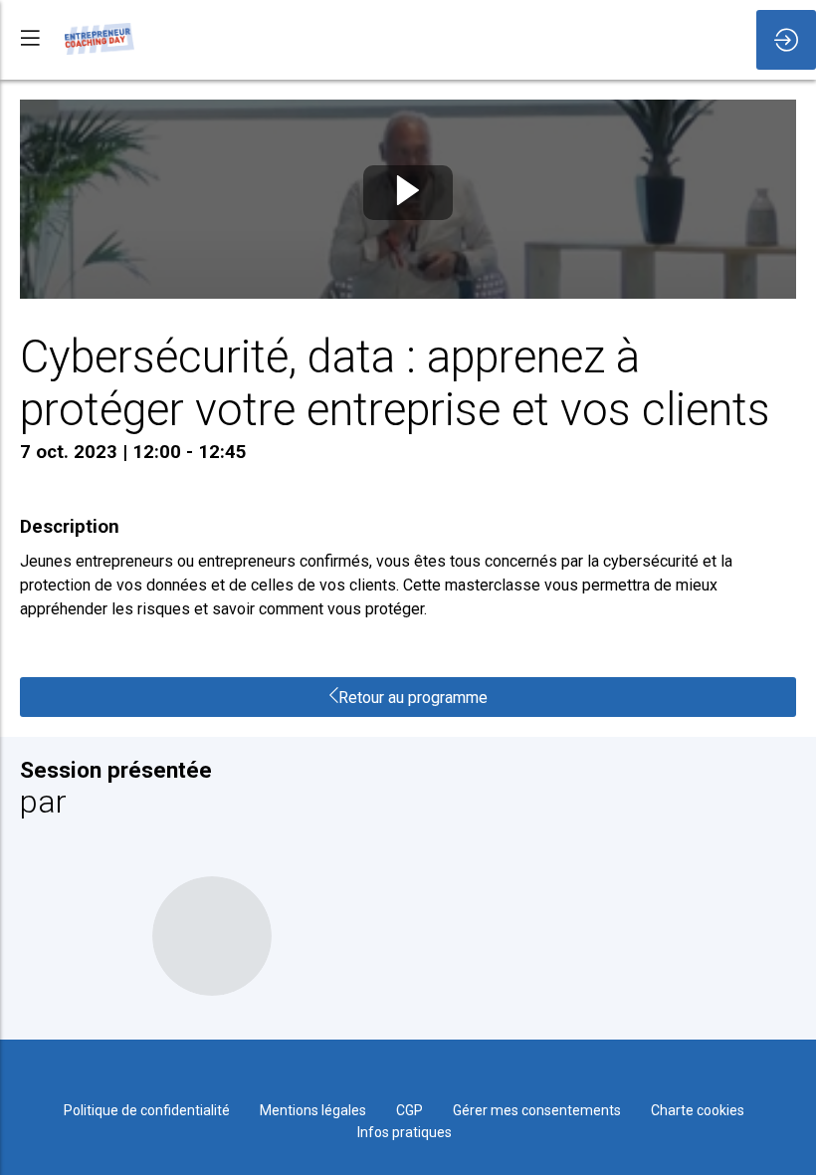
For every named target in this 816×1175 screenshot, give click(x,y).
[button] (30, 37)
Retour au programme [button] (413, 697)
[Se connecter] (786, 40)
